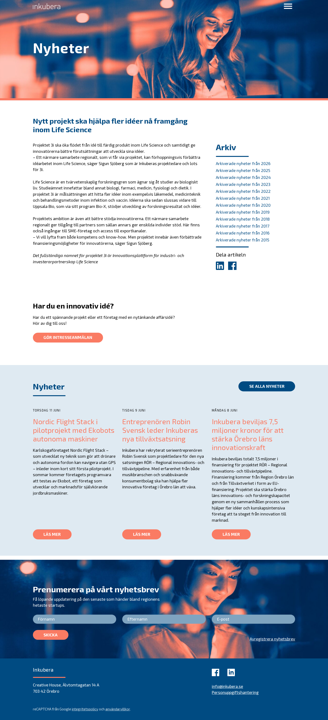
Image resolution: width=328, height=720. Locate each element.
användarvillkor (117, 709)
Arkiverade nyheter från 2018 (243, 219)
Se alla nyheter (267, 386)
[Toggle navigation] (288, 6)
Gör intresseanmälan (67, 337)
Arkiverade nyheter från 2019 (243, 212)
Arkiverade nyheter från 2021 (243, 198)
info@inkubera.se (227, 686)
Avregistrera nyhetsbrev (272, 638)
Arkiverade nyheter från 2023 (243, 184)
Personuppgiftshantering (235, 692)
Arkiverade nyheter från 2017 (242, 225)
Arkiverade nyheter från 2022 (243, 191)
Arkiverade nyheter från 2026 (243, 163)
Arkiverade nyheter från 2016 (242, 232)
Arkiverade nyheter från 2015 (242, 239)
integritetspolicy (85, 709)
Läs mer (52, 534)
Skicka (50, 634)
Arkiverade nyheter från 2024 (243, 177)
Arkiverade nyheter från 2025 (243, 170)
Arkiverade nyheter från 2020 (243, 205)
